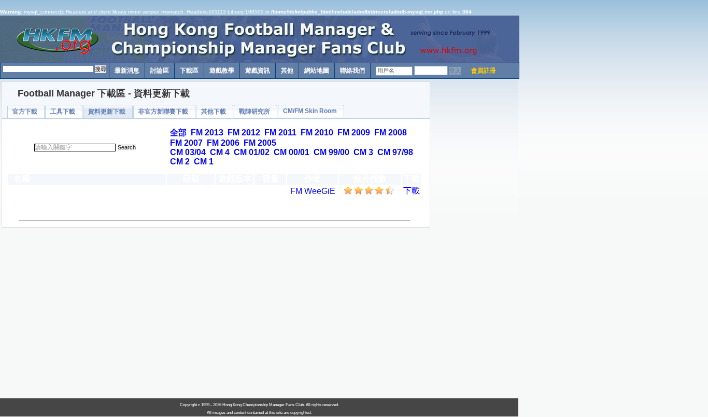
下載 (411, 190)
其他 (287, 70)
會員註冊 (483, 70)
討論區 (159, 70)
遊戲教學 (221, 70)
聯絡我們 (352, 70)
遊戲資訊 (257, 70)
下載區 (189, 70)
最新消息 (127, 70)
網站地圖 (316, 70)
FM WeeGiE (312, 191)
